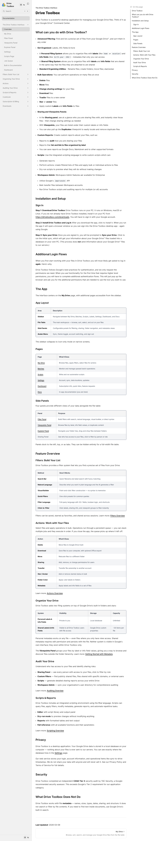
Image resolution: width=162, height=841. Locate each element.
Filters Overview (117, 515)
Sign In (136, 24)
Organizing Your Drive (11, 79)
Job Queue (8, 61)
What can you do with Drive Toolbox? (142, 15)
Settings (7, 52)
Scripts (40, 374)
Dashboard (8, 70)
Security (135, 74)
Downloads (7, 106)
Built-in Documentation (13, 65)
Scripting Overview (55, 730)
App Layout (137, 36)
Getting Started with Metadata (99, 654)
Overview (8, 29)
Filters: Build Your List (11, 74)
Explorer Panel (9, 47)
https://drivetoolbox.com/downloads (52, 217)
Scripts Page (9, 56)
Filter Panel (8, 38)
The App (135, 32)
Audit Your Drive (139, 62)
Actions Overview (55, 593)
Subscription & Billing (11, 101)
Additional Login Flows (140, 28)
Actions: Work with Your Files (144, 55)
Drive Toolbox (137, 11)
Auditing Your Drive (10, 88)
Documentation (8, 18)
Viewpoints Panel (10, 43)
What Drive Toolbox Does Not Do (144, 78)
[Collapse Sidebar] (28, 3)
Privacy (135, 70)
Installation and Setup (140, 21)
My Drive (7, 34)
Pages (135, 40)
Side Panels (137, 43)
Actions (5, 83)
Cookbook (7, 97)
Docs (40, 392)
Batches (41, 369)
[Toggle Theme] (22, 5)
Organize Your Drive (141, 59)
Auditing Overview (55, 690)
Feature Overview (139, 47)
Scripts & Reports (9, 92)
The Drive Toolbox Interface (13, 25)
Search (17, 11)
